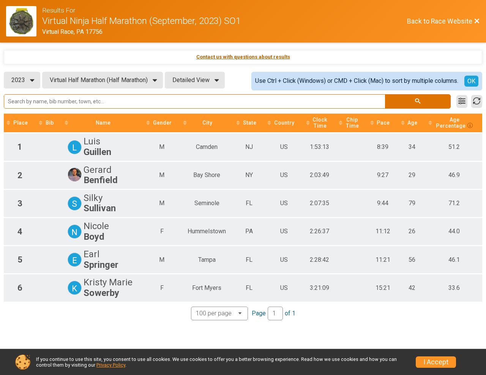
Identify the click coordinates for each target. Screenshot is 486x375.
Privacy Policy (110, 365)
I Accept (435, 362)
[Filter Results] (461, 101)
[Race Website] (24, 21)
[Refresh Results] (476, 101)
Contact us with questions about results (243, 57)
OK (471, 81)
